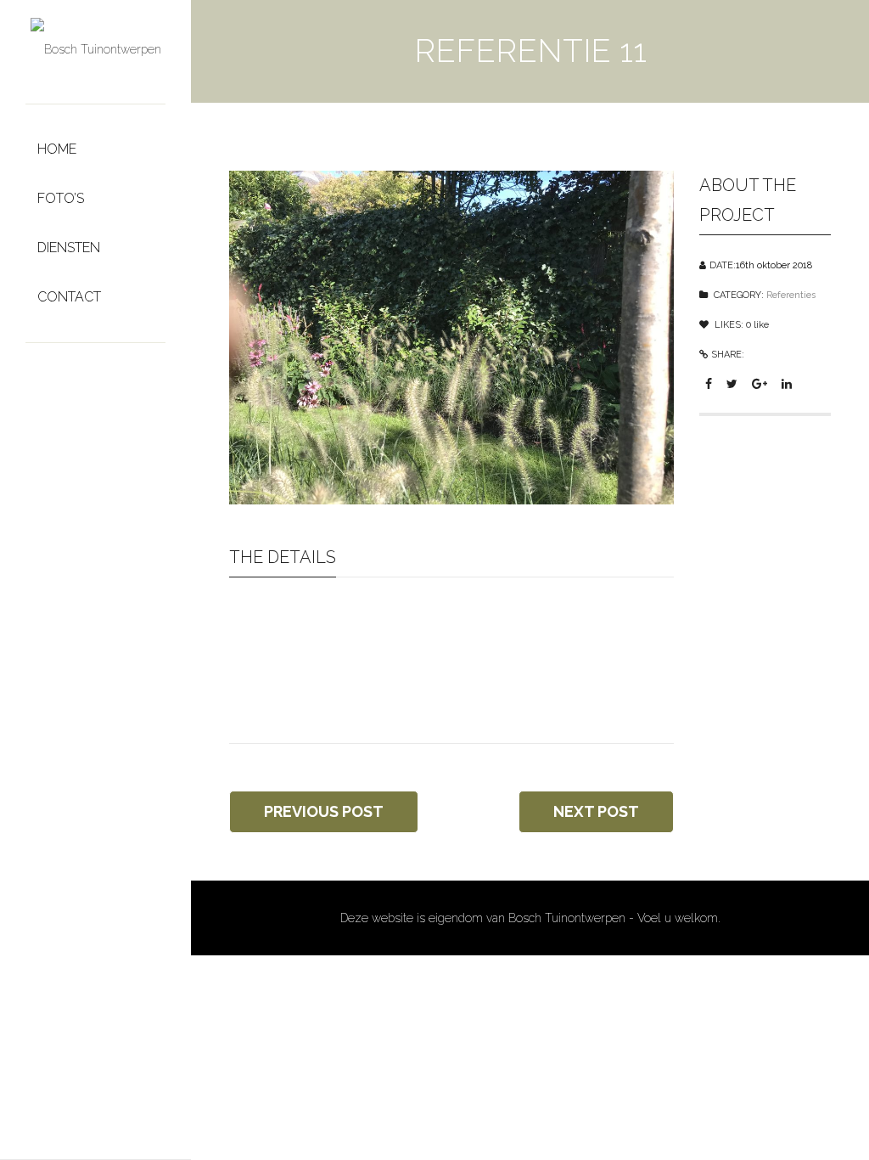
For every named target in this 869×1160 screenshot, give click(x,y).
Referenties (791, 295)
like (757, 324)
